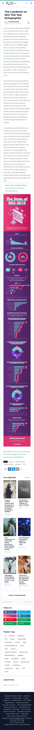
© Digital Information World (13, 696)
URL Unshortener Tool (17, 722)
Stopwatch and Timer (24, 711)
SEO (24, 464)
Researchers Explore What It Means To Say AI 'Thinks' (24, 502)
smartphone (16, 665)
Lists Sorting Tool (24, 707)
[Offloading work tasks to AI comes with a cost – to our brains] (9, 565)
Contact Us (6, 700)
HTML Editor (27, 700)
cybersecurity (23, 652)
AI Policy (26, 698)
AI (5, 636)
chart (6, 649)
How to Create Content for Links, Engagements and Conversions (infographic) (16, 454)
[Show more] (21, 469)
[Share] (27, 22)
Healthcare (20, 636)
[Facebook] (9, 469)
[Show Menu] (3, 3)
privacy (15, 662)
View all (27, 477)
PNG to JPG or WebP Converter (17, 716)
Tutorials (17, 642)
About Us (8, 698)
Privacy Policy (17, 698)
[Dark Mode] (26, 3)
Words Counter (16, 700)
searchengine (25, 662)
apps (24, 642)
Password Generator (22, 702)
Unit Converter (26, 709)
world (6, 671)
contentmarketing (20, 461)
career (22, 645)
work (23, 668)
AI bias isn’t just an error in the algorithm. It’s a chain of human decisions (24, 580)
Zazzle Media (8, 50)
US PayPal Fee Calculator (11, 709)
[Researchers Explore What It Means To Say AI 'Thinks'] (24, 489)
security (7, 665)
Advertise (27, 696)
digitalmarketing (8, 464)
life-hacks (8, 662)
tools (17, 668)
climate (13, 649)
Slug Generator (9, 702)
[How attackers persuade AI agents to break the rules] (24, 527)
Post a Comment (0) (17, 595)
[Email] (17, 469)
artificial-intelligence (11, 645)
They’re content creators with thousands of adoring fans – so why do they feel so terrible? (9, 505)
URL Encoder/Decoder (24, 705)
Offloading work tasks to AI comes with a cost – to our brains (9, 579)
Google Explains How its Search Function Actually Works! (16, 188)
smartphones (9, 668)
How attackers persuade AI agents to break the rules (24, 541)
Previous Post (7, 602)
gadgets (20, 655)
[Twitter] (13, 469)
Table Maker (25, 714)
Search (12, 639)
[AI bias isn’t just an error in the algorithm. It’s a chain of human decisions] (24, 565)
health (7, 658)
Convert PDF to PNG (12, 714)
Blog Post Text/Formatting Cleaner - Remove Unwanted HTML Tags (17, 719)
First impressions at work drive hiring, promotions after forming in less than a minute (10, 543)
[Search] (31, 3)
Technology (8, 642)
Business (11, 461)
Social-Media (22, 639)
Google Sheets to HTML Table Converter (17, 724)
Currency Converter (9, 711)
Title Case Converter (9, 705)
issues (23, 658)
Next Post (28, 602)
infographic (18, 464)
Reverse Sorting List (10, 707)
